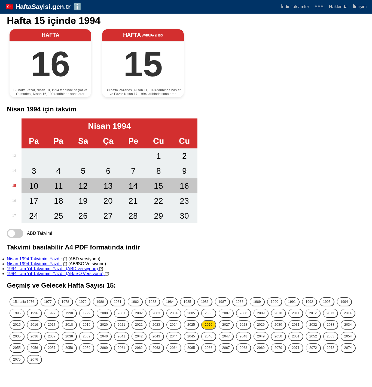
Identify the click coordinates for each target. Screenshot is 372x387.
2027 (226, 325)
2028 (243, 325)
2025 (191, 325)
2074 (348, 348)
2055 (17, 348)
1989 (257, 302)
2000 (104, 313)
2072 (313, 348)
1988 (239, 302)
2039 (86, 336)
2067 (226, 348)
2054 (348, 336)
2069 (261, 348)
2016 (34, 325)
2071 (296, 348)
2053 (330, 336)
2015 (17, 325)
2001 (121, 313)
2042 (139, 336)
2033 (330, 325)
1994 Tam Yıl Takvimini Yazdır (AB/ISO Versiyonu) (56, 273)
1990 (274, 302)
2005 (191, 313)
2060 (104, 348)
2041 (121, 336)
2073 (330, 348)
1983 (152, 302)
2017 (52, 325)
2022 (139, 325)
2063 (156, 348)
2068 (243, 348)
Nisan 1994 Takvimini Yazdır (34, 259)
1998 (69, 313)
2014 (348, 313)
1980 (100, 302)
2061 (121, 348)
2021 (121, 325)
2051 (296, 336)
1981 (117, 302)
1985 (187, 302)
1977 (48, 302)
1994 (344, 302)
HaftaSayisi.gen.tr (43, 6)
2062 (139, 348)
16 (14, 201)
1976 (23, 302)
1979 (83, 302)
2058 (69, 348)
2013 (330, 313)
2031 (296, 325)
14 (14, 171)
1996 (34, 313)
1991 (292, 302)
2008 (243, 313)
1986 (205, 302)
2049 (261, 336)
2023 (156, 325)
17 (14, 216)
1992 (309, 302)
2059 (86, 348)
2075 (17, 359)
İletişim (360, 6)
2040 (104, 336)
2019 (86, 325)
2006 (208, 313)
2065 (191, 348)
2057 (52, 348)
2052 (313, 336)
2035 (17, 336)
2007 (226, 313)
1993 (327, 302)
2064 (174, 348)
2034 (348, 325)
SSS (319, 6)
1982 (135, 302)
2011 (295, 313)
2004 (174, 313)
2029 (261, 325)
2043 (156, 336)
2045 (191, 336)
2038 (69, 336)
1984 (170, 302)
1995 (17, 313)
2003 (156, 313)
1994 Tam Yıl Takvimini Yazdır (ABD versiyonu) (53, 268)
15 (14, 186)
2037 (52, 336)
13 (14, 156)
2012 (313, 313)
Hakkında (338, 6)
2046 (208, 336)
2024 (174, 325)
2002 (139, 313)
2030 (278, 325)
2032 (313, 325)
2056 (34, 348)
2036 (34, 336)
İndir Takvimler (295, 6)
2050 (278, 336)
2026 (208, 325)
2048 (243, 336)
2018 (69, 325)
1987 (222, 302)
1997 (52, 313)
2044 (174, 336)
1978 (65, 302)
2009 (261, 313)
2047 (226, 336)
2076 (34, 359)
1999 (86, 313)
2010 (278, 313)
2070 (278, 348)
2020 (104, 325)
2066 (208, 348)
